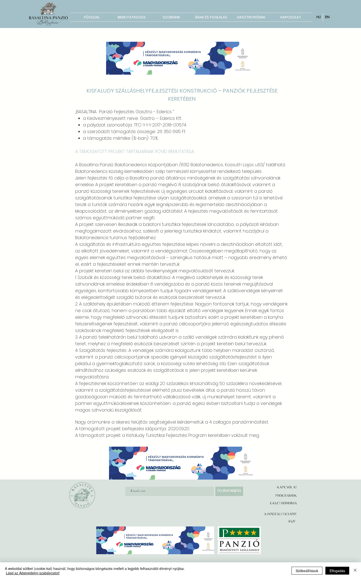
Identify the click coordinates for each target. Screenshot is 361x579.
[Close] (355, 570)
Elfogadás (337, 570)
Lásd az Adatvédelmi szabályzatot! (33, 572)
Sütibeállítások (307, 570)
